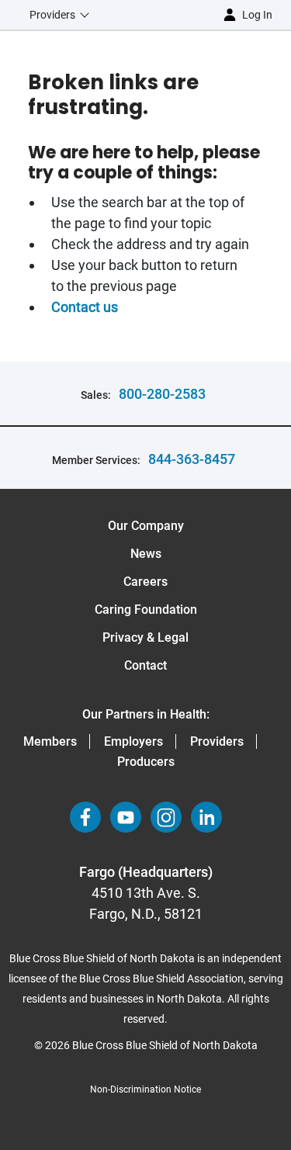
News (145, 553)
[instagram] (166, 817)
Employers (133, 741)
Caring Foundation (146, 609)
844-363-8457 (191, 459)
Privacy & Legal (145, 637)
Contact (145, 665)
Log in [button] (257, 15)
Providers (217, 741)
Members (50, 741)
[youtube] (125, 817)
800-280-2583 (162, 394)
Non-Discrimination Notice (145, 1089)
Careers (145, 581)
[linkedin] (206, 817)
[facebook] (85, 817)
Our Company (146, 525)
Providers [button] (52, 15)
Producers (146, 761)
